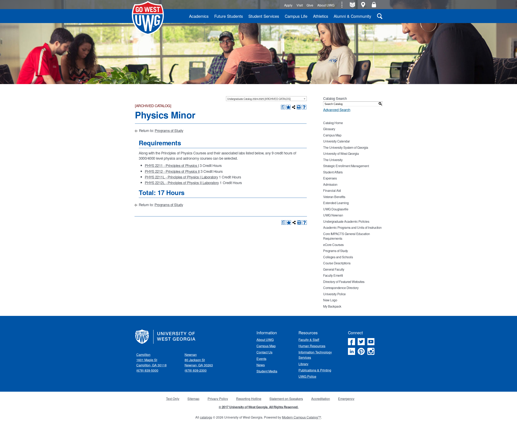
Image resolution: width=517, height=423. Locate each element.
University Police (334, 294)
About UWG (325, 5)
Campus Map (332, 135)
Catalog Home (333, 122)
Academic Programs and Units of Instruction (352, 227)
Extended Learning (336, 202)
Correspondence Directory (340, 287)
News (260, 365)
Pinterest (361, 351)
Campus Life (296, 16)
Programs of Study (169, 130)
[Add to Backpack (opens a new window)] (288, 107)
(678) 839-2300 (196, 370)
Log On (374, 4)
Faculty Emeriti (333, 275)
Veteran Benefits (334, 196)
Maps (363, 4)
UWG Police (307, 376)
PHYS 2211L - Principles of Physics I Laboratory (181, 176)
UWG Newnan (333, 215)
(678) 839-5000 (147, 370)
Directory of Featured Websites (344, 281)
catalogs (206, 417)
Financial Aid (332, 190)
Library (303, 364)
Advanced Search (336, 109)
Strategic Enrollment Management (346, 166)
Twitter (361, 341)
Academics (199, 16)
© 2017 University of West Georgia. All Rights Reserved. (258, 407)
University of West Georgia (148, 18)
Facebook (351, 341)
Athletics (320, 16)
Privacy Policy (218, 398)
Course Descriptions (337, 263)
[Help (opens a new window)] (304, 107)
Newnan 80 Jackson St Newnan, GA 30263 (199, 359)
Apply (288, 5)
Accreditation (320, 398)
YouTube (370, 341)
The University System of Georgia (345, 147)
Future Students (228, 16)
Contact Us (264, 352)
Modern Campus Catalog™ (301, 417)
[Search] (379, 16)
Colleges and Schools (338, 257)
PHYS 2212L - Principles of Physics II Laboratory (182, 182)
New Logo (330, 300)
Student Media (266, 371)
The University (333, 159)
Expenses (330, 178)
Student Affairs (333, 172)
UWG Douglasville (335, 209)
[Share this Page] (293, 107)
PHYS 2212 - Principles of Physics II (172, 171)
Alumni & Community (352, 16)
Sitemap (193, 398)
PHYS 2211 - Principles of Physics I (172, 165)
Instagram (370, 351)
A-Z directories (352, 4)
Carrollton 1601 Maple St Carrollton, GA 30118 (151, 359)
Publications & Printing (314, 370)
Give (310, 5)
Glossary (329, 129)
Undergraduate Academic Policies (346, 221)
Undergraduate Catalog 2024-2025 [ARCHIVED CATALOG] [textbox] (259, 99)
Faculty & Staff (308, 339)
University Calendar (336, 141)
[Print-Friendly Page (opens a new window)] (299, 107)
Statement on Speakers (286, 398)
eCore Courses (333, 244)
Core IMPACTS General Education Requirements (346, 236)
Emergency (346, 398)
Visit (299, 5)
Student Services (263, 16)
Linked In (351, 351)
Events (261, 358)
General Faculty (333, 269)
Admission (330, 184)
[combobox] (266, 98)
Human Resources (311, 346)
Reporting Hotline (248, 398)
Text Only (172, 398)
